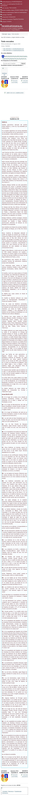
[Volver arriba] (27, 793)
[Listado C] (7, 56)
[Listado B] (5, 56)
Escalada (5, 791)
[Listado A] (3, 56)
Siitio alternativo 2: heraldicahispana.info (13, 50)
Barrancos (11, 791)
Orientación (5, 793)
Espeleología (18, 791)
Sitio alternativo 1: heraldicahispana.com (13, 48)
